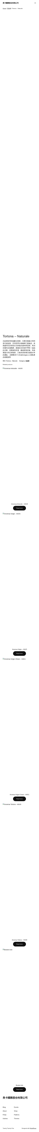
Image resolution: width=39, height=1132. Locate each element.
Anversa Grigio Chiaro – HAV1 (19, 794)
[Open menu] (35, 3)
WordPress (33, 1128)
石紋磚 (9, 8)
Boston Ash (19, 1085)
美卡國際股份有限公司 (11, 3)
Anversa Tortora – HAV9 (19, 940)
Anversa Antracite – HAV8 (19, 504)
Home (4, 8)
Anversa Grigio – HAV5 (19, 649)
